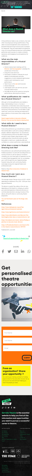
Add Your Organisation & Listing (9, 439)
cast (16, 84)
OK (12, 7)
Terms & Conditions (6, 472)
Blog (3, 437)
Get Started (4, 431)
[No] (30, 4)
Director (6, 69)
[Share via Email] (16, 251)
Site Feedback (23, 439)
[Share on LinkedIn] (22, 251)
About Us (22, 431)
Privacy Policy (5, 468)
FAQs (21, 436)
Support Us (22, 432)
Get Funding (5, 436)
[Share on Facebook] (3, 251)
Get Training (5, 432)
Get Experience (5, 434)
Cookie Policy (5, 470)
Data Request (5, 467)
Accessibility (4, 465)
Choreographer (16, 69)
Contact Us (22, 437)
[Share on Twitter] (9, 251)
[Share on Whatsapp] (29, 251)
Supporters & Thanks (25, 434)
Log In (3, 441)
